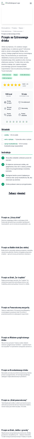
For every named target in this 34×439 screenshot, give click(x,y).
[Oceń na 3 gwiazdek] (12, 85)
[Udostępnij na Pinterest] (26, 121)
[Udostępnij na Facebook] (7, 121)
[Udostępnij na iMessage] (17, 121)
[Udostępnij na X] (13, 121)
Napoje (21, 28)
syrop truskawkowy (10, 144)
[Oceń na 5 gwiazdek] (19, 85)
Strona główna (5, 28)
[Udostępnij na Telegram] (23, 121)
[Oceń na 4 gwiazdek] (15, 85)
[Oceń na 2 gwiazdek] (8, 85)
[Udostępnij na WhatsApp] (20, 121)
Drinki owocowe (17, 31)
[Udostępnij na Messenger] (10, 121)
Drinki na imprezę (7, 78)
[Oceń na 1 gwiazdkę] (5, 85)
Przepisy (14, 28)
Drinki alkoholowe (6, 31)
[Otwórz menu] (31, 3)
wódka (6, 135)
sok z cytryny (8, 139)
